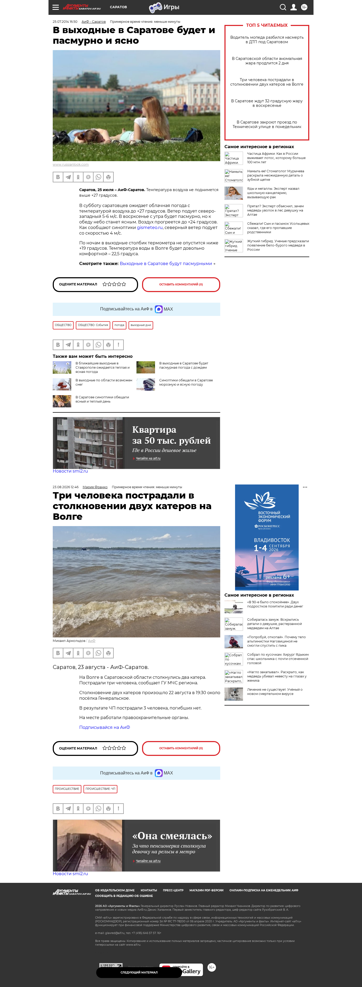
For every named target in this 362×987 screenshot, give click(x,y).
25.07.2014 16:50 (65, 22)
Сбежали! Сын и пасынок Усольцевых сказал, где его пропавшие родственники (278, 228)
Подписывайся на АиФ (104, 727)
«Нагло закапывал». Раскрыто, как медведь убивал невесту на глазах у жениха (277, 676)
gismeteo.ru (150, 227)
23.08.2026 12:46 (65, 487)
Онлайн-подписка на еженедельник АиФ (263, 890)
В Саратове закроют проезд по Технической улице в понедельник (267, 124)
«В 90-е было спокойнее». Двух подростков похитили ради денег (275, 604)
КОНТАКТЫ (149, 890)
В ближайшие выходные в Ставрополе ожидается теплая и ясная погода (103, 367)
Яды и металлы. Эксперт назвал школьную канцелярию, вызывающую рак (273, 193)
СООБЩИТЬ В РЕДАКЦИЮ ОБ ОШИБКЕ (124, 896)
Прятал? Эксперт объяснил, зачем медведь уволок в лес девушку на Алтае (275, 210)
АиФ (91, 641)
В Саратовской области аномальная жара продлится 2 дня (267, 60)
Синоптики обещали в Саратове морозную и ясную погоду (186, 382)
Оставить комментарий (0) (181, 284)
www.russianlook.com (71, 164)
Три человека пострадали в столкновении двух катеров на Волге (266, 82)
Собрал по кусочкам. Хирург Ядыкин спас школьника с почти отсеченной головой (278, 659)
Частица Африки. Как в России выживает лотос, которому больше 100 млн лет (276, 158)
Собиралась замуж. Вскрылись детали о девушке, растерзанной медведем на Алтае (274, 624)
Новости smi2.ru (70, 471)
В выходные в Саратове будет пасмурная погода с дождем (183, 365)
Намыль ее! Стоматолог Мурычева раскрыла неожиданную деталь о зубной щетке (275, 175)
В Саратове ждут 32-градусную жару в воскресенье (267, 103)
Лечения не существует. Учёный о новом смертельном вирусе (275, 692)
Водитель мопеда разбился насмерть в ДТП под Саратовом (267, 39)
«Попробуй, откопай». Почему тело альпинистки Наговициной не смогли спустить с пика (276, 641)
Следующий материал (139, 972)
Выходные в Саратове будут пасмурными (166, 263)
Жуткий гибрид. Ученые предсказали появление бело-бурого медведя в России (278, 245)
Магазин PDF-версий (206, 890)
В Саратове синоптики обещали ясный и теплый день (102, 399)
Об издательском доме (115, 890)
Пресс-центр (173, 890)
